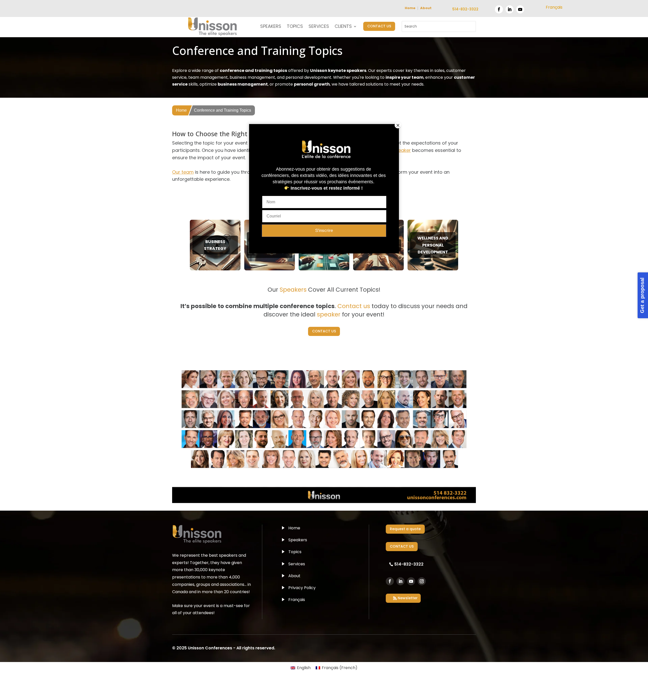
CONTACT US (379, 26)
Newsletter (408, 597)
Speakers (297, 540)
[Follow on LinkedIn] (509, 9)
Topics (294, 552)
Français (296, 600)
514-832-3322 (465, 9)
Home (410, 8)
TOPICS (295, 27)
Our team (183, 172)
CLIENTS (343, 27)
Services (296, 564)
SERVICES (319, 27)
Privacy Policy (302, 588)
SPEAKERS (270, 27)
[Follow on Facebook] (499, 9)
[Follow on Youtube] (520, 9)
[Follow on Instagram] (422, 581)
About (426, 8)
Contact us (353, 306)
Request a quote (405, 528)
